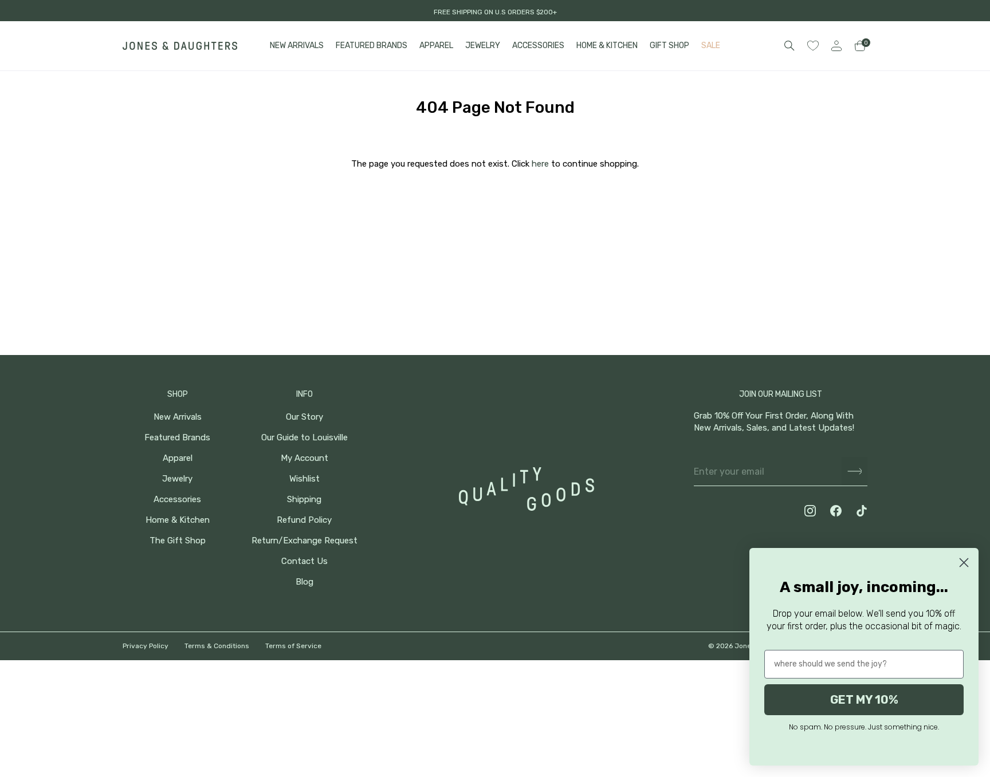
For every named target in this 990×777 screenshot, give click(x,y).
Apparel (177, 458)
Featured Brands (177, 438)
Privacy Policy (145, 646)
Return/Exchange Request (305, 541)
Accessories (177, 499)
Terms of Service (293, 646)
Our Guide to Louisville (304, 438)
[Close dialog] (964, 563)
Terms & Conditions (216, 646)
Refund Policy (304, 520)
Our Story (304, 417)
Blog (304, 582)
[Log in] (836, 45)
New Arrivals (178, 417)
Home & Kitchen (178, 520)
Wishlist (304, 479)
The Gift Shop (178, 541)
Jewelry (177, 479)
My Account (304, 458)
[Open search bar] (789, 45)
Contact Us (304, 561)
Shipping (304, 499)
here (540, 164)
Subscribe (854, 471)
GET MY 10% (864, 700)
